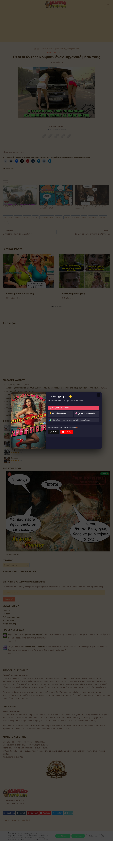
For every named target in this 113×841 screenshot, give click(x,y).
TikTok (55, 432)
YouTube (68, 432)
